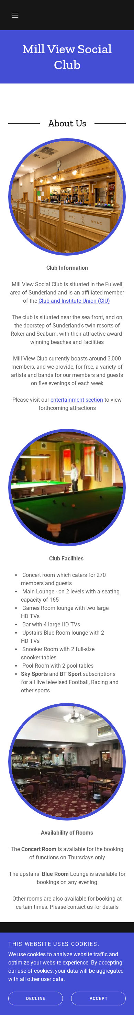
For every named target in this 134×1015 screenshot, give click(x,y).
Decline (35, 998)
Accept (99, 998)
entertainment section (77, 400)
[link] (67, 56)
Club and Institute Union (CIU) (74, 301)
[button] (15, 15)
